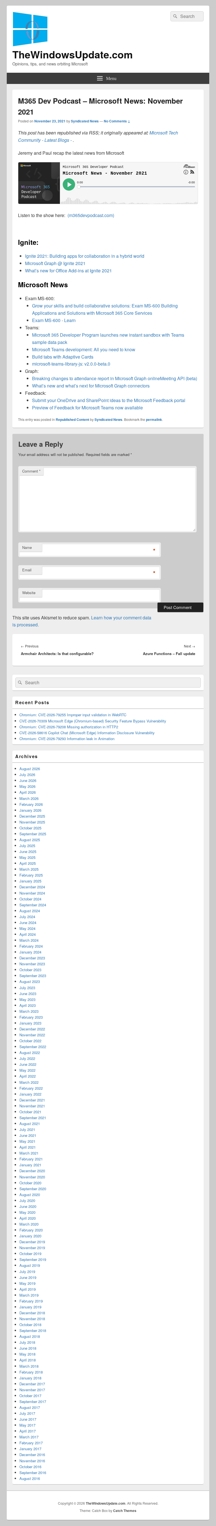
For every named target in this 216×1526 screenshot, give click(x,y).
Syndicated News (85, 121)
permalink (154, 419)
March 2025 (29, 869)
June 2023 (27, 993)
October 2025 (30, 828)
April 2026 (27, 792)
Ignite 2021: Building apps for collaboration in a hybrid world (84, 256)
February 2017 (31, 1442)
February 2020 (31, 1230)
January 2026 (30, 810)
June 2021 (27, 1135)
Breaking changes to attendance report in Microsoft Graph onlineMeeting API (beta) (114, 378)
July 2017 (27, 1413)
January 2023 (30, 1023)
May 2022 (27, 1070)
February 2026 (31, 804)
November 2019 (32, 1247)
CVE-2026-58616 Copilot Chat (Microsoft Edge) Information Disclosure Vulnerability (87, 732)
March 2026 (29, 798)
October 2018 (30, 1324)
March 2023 (29, 1011)
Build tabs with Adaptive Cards (62, 356)
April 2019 (27, 1289)
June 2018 (27, 1348)
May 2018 (27, 1354)
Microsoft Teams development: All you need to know (83, 349)
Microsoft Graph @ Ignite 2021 (55, 263)
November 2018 (32, 1318)
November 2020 (32, 1177)
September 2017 (32, 1401)
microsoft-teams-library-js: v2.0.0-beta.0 (71, 364)
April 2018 (27, 1360)
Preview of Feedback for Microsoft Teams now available (87, 407)
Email (27, 569)
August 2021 (29, 1123)
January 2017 (30, 1448)
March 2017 (29, 1437)
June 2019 (27, 1277)
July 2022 (27, 1058)
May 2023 (27, 999)
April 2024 (27, 934)
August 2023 (29, 981)
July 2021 (27, 1129)
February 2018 (31, 1372)
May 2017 (27, 1425)
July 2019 (27, 1271)
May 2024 (27, 928)
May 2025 (27, 857)
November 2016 (32, 1460)
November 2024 (32, 893)
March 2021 (29, 1153)
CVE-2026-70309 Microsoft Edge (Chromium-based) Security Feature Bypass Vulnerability (92, 721)
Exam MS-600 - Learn (54, 320)
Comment (31, 471)
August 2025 (29, 839)
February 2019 (31, 1301)
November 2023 (32, 963)
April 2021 (27, 1147)
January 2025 (30, 881)
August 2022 (29, 1052)
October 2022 (30, 1040)
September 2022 (32, 1046)
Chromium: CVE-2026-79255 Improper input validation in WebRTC (72, 714)
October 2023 (30, 969)
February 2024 (31, 946)
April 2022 (27, 1076)
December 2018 (32, 1312)
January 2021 (30, 1164)
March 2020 (29, 1224)
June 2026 (27, 780)
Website (28, 592)
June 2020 (27, 1206)
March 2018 (29, 1366)
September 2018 (32, 1330)
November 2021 (32, 1105)
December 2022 (32, 1029)
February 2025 (31, 875)
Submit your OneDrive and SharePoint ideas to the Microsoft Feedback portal (108, 400)
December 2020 (32, 1170)
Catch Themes (124, 1510)
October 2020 (30, 1182)
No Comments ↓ (117, 121)
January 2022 (30, 1094)
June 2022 (27, 1064)
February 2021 (31, 1159)
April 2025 (27, 863)
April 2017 (27, 1431)
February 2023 (31, 1017)
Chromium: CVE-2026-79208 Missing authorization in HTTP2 (68, 726)
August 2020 (29, 1194)
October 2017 (30, 1395)
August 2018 (29, 1336)
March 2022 (29, 1082)
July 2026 (27, 774)
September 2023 (32, 975)
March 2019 (29, 1295)
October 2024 (30, 899)
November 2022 (32, 1034)
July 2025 (27, 845)
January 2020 (30, 1235)
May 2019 (27, 1283)
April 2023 (27, 1005)
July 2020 (27, 1200)
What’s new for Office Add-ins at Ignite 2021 (68, 270)
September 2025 (32, 833)
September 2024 (32, 904)
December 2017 (32, 1383)
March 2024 (29, 940)
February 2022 (31, 1088)
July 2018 (27, 1342)
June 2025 (27, 851)
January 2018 (30, 1378)
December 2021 (32, 1100)
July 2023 (27, 987)
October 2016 (30, 1466)
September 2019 (32, 1259)
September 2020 (32, 1188)
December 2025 (32, 816)
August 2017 (29, 1407)
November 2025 (32, 822)
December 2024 (32, 886)
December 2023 (32, 958)
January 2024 (30, 952)
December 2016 (32, 1454)
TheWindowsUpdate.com (72, 54)
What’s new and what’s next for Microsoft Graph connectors (91, 385)
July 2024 (27, 916)
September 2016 (32, 1472)
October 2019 (30, 1253)
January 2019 (30, 1307)
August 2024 (29, 910)
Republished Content (72, 419)
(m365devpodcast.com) (91, 215)
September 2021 (32, 1117)
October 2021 (30, 1111)
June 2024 (27, 922)
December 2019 (32, 1241)
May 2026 (27, 786)
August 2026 (29, 768)
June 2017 (27, 1419)
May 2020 (27, 1212)
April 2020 (27, 1218)
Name (27, 547)
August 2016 (29, 1478)
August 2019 (29, 1265)
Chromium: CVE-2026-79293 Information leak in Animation (66, 738)
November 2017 (32, 1389)
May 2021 (27, 1141)
